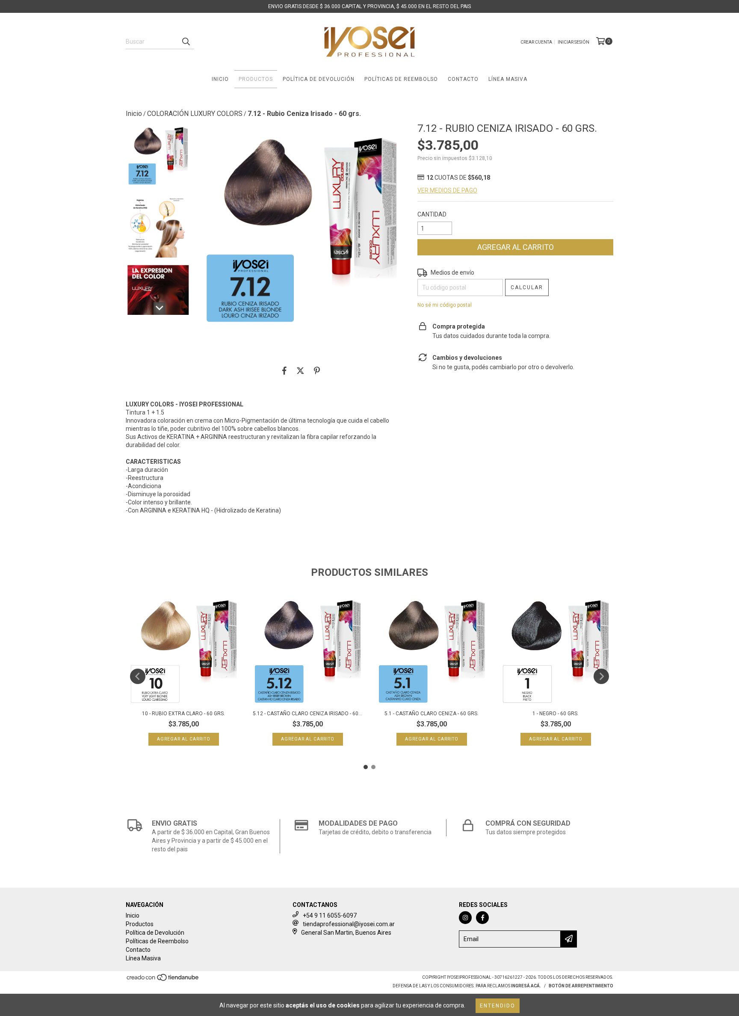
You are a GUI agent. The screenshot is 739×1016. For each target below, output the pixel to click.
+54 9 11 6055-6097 (330, 915)
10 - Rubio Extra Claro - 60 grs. (183, 714)
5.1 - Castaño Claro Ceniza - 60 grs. (431, 714)
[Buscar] (185, 41)
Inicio (220, 79)
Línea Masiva (507, 79)
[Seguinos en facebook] (482, 917)
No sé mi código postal (444, 305)
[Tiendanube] (163, 979)
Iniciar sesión (573, 42)
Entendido (497, 1006)
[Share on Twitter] (300, 370)
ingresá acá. (526, 985)
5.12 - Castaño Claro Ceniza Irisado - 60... (307, 714)
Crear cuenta (536, 42)
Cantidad (431, 214)
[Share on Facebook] (284, 370)
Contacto (463, 79)
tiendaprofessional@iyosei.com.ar (349, 924)
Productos (256, 79)
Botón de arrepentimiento (581, 985)
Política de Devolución (319, 79)
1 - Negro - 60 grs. (555, 714)
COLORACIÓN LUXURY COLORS (194, 114)
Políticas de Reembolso (401, 79)
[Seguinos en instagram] (465, 917)
